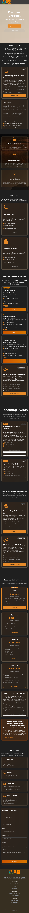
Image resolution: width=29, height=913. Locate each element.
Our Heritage (14, 30)
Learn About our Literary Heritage (14, 714)
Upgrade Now (14, 607)
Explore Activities (9, 737)
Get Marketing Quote (14, 393)
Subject (4, 842)
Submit (14, 861)
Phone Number (6, 835)
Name (4, 813)
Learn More (15, 232)
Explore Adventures (14, 26)
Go (14, 632)
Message (4, 849)
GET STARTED (14, 309)
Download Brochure (14, 450)
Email (3, 828)
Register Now (14, 95)
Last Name (5, 821)
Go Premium (14, 658)
